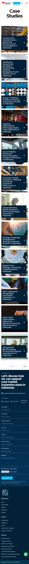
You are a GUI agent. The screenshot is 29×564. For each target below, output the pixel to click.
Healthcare (4, 523)
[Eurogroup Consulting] (6, 3)
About (2, 502)
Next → (25, 366)
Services (3, 535)
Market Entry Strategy (7, 543)
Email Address (5, 448)
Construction (4, 520)
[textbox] (14, 461)
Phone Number (5, 441)
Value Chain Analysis (6, 549)
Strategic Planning (6, 541)
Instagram (7, 401)
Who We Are (4, 498)
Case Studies (4, 504)
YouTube (15, 401)
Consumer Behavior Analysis (8, 556)
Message (4, 455)
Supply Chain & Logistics (7, 528)
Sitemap (3, 512)
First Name (4, 407)
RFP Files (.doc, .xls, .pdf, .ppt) (9, 468)
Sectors (3, 517)
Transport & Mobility (6, 530)
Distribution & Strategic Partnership (10, 554)
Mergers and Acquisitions (8, 546)
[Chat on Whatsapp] (26, 554)
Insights (3, 507)
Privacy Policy (4, 483)
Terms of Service (13, 483)
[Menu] (27, 3)
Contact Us (16, 3)
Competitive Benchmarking (8, 551)
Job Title (3, 427)
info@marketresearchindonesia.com (14, 393)
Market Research (5, 538)
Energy (3, 525)
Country (3, 434)
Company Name (5, 420)
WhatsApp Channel (24, 401)
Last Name (4, 414)
